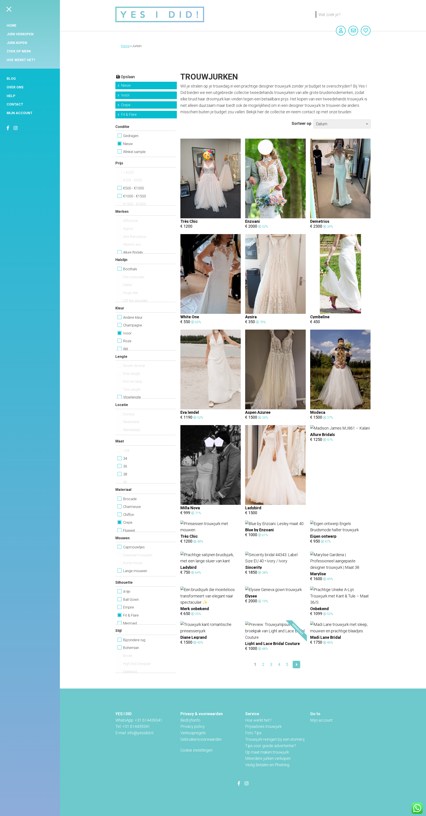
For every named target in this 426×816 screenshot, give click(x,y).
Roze (127, 341)
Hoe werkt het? (21, 60)
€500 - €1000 (133, 188)
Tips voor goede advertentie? (270, 745)
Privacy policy (192, 726)
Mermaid (130, 623)
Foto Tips (253, 732)
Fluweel (129, 530)
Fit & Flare (129, 114)
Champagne (132, 325)
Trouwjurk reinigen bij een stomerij (275, 739)
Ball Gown (131, 599)
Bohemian (131, 648)
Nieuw (126, 85)
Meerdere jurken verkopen (268, 758)
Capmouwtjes (134, 547)
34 (125, 458)
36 (125, 466)
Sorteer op (301, 123)
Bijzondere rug (134, 640)
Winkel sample (134, 152)
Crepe (125, 105)
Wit (125, 349)
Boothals (130, 269)
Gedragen (130, 136)
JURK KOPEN (17, 43)
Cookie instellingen (196, 750)
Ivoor (125, 95)
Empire (128, 607)
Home (11, 26)
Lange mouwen (135, 571)
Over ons (15, 87)
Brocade (130, 499)
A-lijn (126, 591)
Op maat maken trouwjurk (267, 752)
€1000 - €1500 (134, 196)
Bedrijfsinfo (190, 720)
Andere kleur (132, 317)
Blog (11, 79)
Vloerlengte (132, 397)
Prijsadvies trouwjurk (263, 726)
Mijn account (19, 113)
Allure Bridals (133, 252)
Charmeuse (132, 507)
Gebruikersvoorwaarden (201, 739)
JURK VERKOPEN (20, 34)
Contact (15, 104)
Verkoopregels (193, 732)
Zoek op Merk (19, 51)
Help (11, 96)
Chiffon (128, 515)
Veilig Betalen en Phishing (267, 764)
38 (125, 474)
